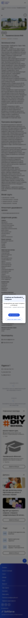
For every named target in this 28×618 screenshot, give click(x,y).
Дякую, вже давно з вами (14, 319)
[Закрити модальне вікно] (23, 298)
